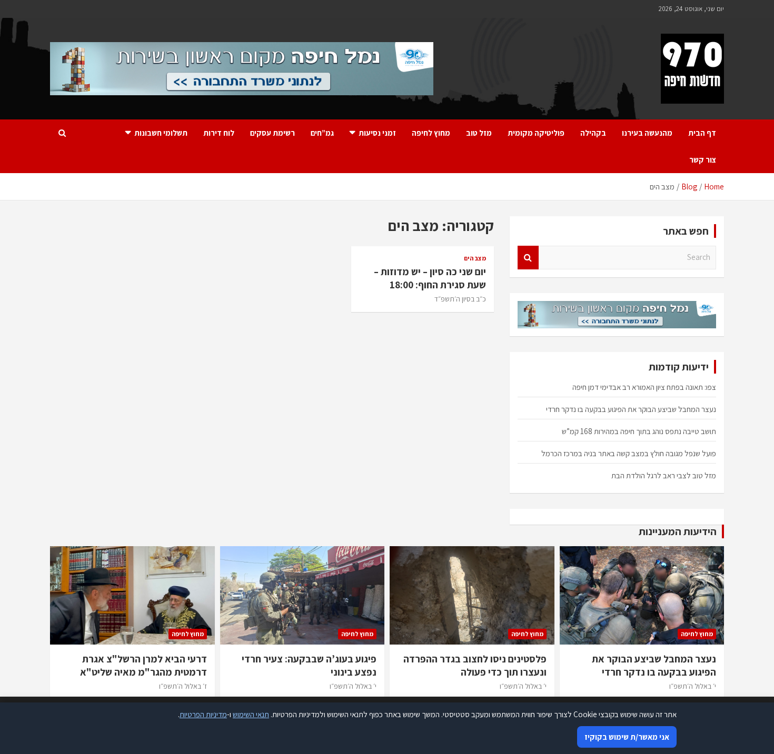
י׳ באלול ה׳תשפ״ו (692, 686)
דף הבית (702, 133)
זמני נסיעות (377, 133)
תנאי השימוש (251, 714)
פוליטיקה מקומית (536, 133)
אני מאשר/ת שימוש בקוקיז (626, 737)
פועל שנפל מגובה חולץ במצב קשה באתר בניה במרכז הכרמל (628, 453)
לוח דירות (218, 133)
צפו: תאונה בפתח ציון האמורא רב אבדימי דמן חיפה (644, 387)
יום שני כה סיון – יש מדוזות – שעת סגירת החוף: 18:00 (430, 278)
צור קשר (702, 160)
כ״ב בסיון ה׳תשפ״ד (460, 299)
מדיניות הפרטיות (203, 714)
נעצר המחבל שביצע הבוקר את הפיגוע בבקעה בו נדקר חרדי (631, 409)
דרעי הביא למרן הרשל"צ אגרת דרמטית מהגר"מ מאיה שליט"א (143, 665)
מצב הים (475, 258)
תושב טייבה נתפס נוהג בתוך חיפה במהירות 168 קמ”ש (639, 431)
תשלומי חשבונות (160, 133)
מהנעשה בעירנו (647, 133)
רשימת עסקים (272, 133)
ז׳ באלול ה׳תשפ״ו (183, 686)
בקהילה (593, 133)
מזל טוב (479, 133)
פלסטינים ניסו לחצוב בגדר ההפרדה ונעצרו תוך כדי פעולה (475, 665)
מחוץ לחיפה (431, 133)
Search (528, 257)
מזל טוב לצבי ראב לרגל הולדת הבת (663, 475)
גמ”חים (322, 133)
